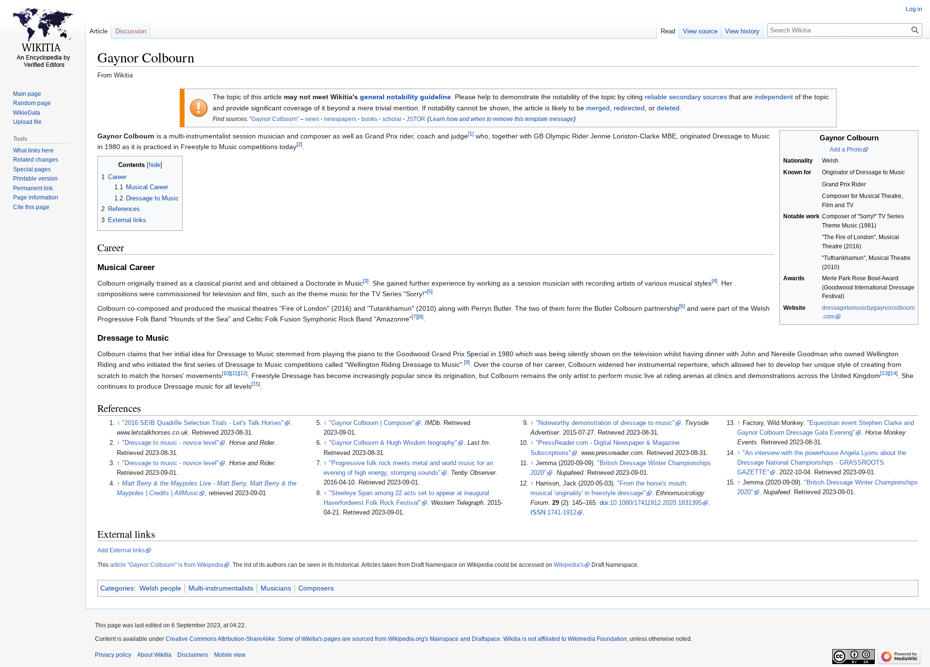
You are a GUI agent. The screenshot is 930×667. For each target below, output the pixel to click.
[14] (893, 373)
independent (774, 97)
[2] (299, 145)
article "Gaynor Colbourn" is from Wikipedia (166, 564)
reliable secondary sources (686, 97)
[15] (255, 384)
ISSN (537, 512)
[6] (682, 306)
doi (604, 503)
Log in (914, 9)
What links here (33, 150)
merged (598, 108)
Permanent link (33, 188)
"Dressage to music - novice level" (170, 443)
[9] (467, 362)
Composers (316, 588)
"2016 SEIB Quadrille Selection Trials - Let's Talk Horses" (203, 423)
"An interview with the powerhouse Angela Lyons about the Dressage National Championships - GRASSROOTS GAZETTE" (821, 463)
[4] (714, 281)
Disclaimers (192, 655)
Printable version (35, 178)
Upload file (27, 122)
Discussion (130, 31)
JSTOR (415, 119)
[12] (243, 373)
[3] (366, 281)
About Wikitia (154, 655)
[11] (235, 373)
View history (742, 31)
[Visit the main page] (42, 38)
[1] (471, 133)
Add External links (121, 550)
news (312, 119)
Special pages (32, 169)
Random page (32, 103)
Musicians (276, 588)
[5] (430, 292)
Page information (35, 197)
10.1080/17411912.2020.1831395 (656, 503)
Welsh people (160, 588)
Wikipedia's (569, 564)
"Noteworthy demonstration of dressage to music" (605, 423)
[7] (415, 316)
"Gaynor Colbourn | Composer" (372, 423)
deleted (668, 108)
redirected (629, 108)
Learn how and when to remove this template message (502, 119)
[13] (884, 373)
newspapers (340, 119)
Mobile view (230, 655)
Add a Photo (846, 149)
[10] (226, 373)
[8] (420, 316)
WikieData (26, 112)
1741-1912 (561, 512)
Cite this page (31, 207)
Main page (27, 94)
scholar (392, 119)
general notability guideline (405, 97)
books (369, 119)
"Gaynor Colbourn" (274, 119)
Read (668, 31)
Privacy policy (113, 655)
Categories (117, 588)
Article (99, 31)
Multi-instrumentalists (220, 588)
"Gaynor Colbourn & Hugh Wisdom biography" (393, 443)
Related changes (35, 159)
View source (700, 31)
